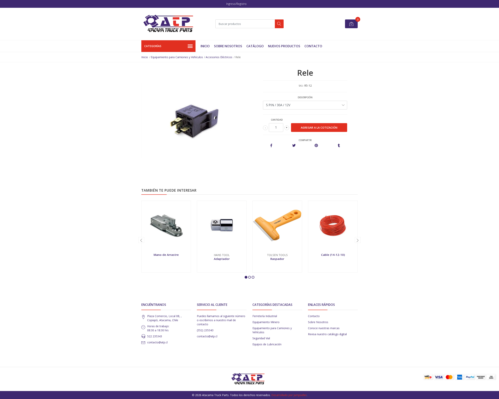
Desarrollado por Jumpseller (289, 395)
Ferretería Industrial (264, 316)
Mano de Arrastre (166, 255)
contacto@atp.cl (157, 342)
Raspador (277, 259)
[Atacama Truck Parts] (170, 24)
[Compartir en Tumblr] (339, 145)
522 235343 (154, 336)
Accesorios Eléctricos (219, 57)
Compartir (305, 140)
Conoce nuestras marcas (324, 328)
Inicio (205, 46)
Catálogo (255, 46)
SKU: (301, 85)
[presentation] (141, 240)
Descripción (305, 97)
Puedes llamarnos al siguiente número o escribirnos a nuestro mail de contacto (221, 320)
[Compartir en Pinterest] (316, 145)
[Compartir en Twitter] (294, 145)
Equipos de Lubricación (266, 344)
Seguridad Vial (261, 338)
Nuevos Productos (284, 46)
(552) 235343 (205, 330)
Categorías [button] (152, 46)
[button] (246, 277)
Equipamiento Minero (266, 322)
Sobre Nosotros (228, 46)
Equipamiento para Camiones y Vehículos (177, 57)
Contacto (313, 46)
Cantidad (277, 119)
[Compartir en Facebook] (271, 145)
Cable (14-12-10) (333, 255)
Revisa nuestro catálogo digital (327, 334)
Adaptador (222, 259)
